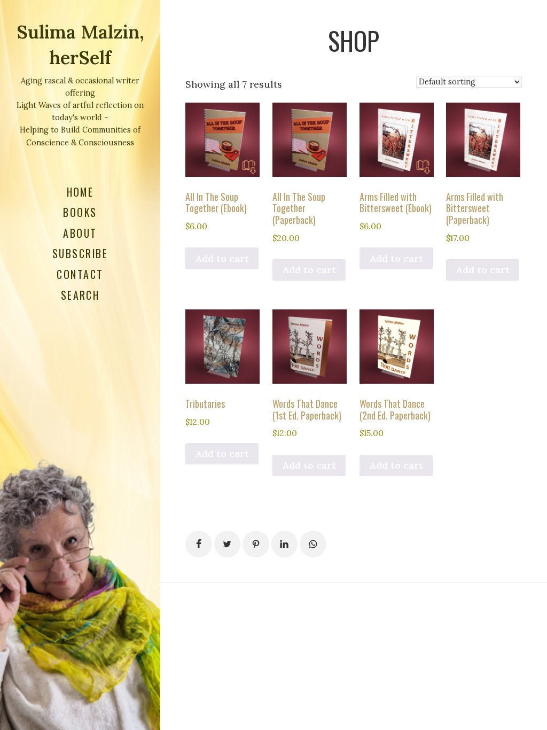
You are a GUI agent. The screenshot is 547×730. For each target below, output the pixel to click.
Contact (80, 274)
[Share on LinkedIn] (284, 544)
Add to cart (222, 258)
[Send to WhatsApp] (313, 544)
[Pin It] (256, 544)
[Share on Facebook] (198, 544)
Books (80, 212)
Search (80, 295)
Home (80, 192)
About (80, 233)
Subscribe (80, 253)
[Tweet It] (227, 544)
